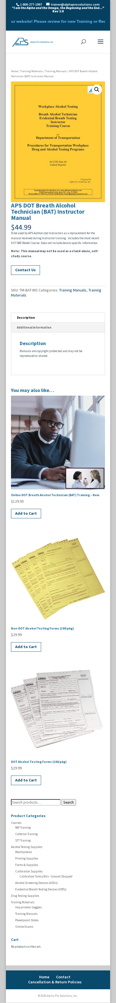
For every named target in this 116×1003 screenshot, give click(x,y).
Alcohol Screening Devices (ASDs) (36, 883)
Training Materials (31, 71)
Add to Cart (26, 513)
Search (68, 802)
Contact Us (25, 269)
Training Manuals (56, 71)
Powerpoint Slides (27, 920)
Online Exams (24, 927)
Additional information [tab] (34, 327)
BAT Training (23, 827)
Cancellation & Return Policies (55, 981)
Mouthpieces (23, 852)
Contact (63, 976)
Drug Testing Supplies (25, 896)
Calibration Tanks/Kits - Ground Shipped (45, 876)
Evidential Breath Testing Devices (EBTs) (40, 889)
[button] (97, 90)
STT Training (23, 840)
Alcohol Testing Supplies (26, 847)
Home (14, 71)
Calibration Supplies (29, 871)
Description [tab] (26, 318)
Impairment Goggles (28, 907)
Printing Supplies (26, 858)
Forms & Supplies (26, 865)
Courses (16, 823)
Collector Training (26, 834)
